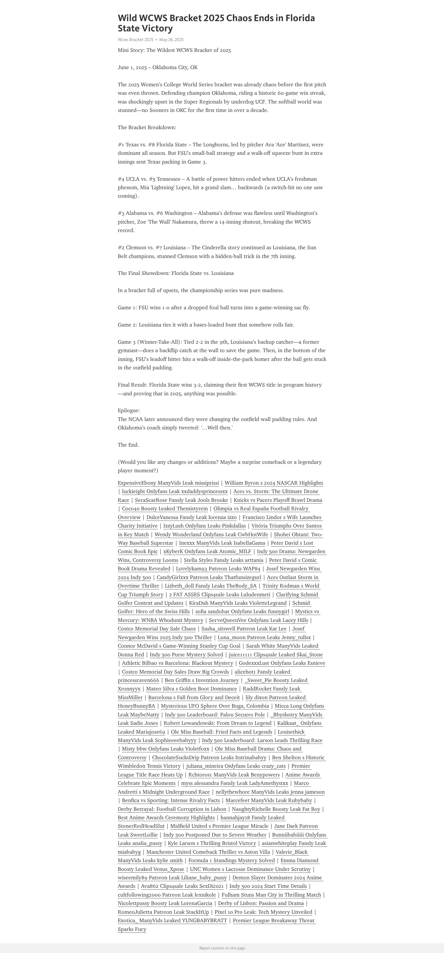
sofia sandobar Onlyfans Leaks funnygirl (242, 611)
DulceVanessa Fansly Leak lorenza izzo (191, 517)
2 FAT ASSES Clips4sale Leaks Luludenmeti (219, 594)
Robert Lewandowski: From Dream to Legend (218, 723)
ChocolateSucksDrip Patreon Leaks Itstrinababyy (209, 757)
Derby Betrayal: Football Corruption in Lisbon (172, 809)
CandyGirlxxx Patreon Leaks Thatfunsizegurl (209, 577)
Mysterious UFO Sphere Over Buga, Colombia (215, 706)
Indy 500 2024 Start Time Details (268, 886)
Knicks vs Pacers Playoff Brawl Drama (278, 500)
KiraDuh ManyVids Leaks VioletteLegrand (238, 603)
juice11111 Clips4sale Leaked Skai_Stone (276, 654)
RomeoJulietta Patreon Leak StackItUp (163, 912)
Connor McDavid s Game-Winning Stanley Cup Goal (179, 645)
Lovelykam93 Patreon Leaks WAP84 (218, 568)
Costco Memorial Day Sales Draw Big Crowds (175, 671)
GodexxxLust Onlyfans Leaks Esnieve (282, 663)
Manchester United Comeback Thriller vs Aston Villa (208, 852)
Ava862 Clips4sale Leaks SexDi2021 (182, 886)
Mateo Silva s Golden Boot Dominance (191, 688)
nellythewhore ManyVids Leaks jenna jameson (270, 792)
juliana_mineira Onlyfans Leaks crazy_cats (236, 766)
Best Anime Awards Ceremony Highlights (166, 817)
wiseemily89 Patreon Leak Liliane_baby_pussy (172, 877)
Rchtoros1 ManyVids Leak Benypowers (234, 774)
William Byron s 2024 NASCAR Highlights (274, 483)
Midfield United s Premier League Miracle (219, 826)
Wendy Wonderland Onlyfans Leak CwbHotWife (211, 534)
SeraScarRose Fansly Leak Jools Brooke (181, 500)
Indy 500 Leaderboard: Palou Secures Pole (215, 714)
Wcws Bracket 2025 (135, 39)
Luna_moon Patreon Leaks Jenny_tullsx (264, 637)
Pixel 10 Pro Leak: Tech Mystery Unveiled (263, 912)
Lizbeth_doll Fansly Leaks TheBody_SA (211, 585)
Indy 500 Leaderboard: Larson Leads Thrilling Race (262, 740)
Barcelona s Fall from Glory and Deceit (194, 697)
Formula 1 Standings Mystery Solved (231, 860)
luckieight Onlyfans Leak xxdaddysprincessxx (175, 491)
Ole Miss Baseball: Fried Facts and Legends (221, 731)
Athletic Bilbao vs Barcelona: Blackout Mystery (177, 663)
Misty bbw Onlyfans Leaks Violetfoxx (165, 748)
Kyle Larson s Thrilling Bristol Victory (212, 843)
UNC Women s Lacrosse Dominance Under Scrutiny (250, 869)
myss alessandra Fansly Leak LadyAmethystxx (234, 783)
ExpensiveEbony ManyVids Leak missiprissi (168, 483)
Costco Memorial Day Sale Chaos (157, 628)
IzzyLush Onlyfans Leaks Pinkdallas (204, 525)
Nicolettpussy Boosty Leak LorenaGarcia (165, 903)
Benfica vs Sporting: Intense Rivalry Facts (171, 800)
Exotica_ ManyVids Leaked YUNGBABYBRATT (172, 920)
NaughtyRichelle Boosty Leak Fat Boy (276, 809)
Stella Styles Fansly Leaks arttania (223, 560)
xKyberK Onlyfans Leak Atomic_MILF (207, 551)
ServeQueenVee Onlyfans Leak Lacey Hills (258, 620)
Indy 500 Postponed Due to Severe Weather (214, 834)
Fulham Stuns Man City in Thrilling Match (271, 894)
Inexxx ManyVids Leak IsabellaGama (222, 543)
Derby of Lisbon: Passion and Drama (261, 903)
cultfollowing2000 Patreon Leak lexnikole (167, 894)
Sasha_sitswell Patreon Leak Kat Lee (244, 628)
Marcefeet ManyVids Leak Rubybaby (269, 800)
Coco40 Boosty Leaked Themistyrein (165, 508)
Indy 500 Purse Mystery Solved (186, 654)
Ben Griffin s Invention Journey (202, 680)
